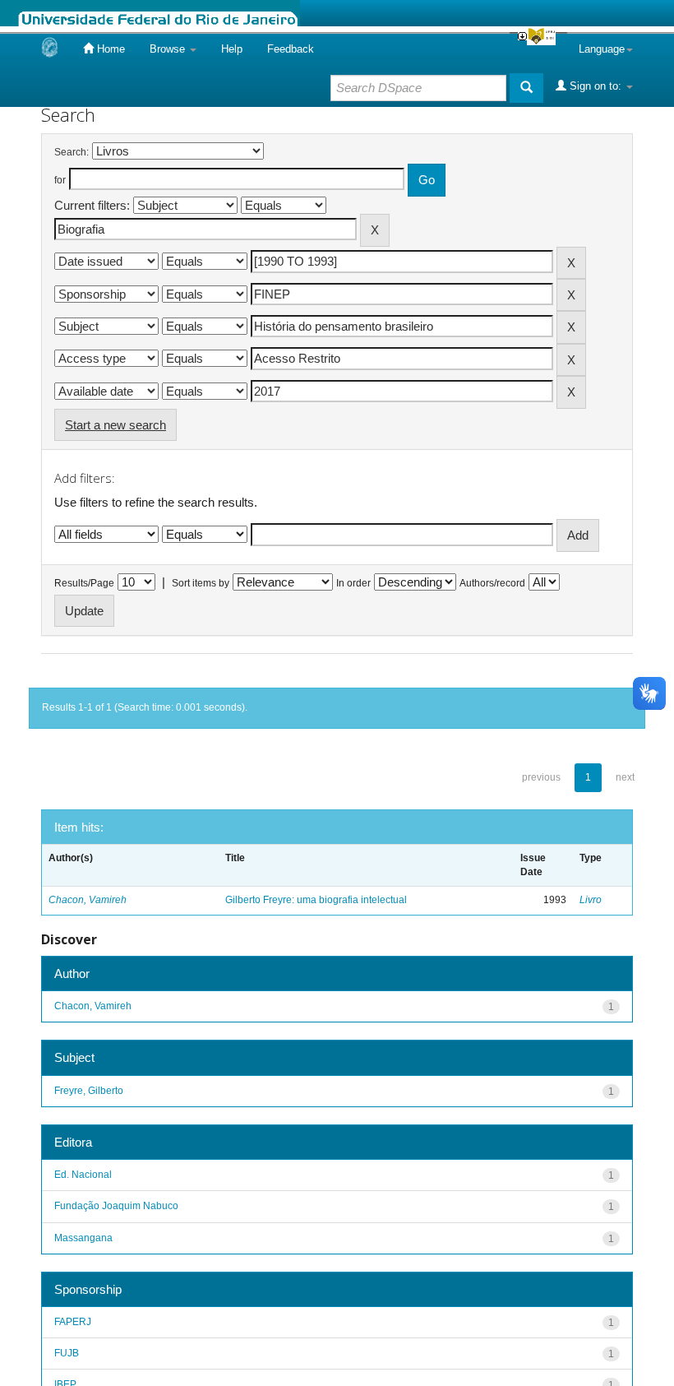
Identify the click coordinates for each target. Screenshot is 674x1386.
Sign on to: (595, 86)
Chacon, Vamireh (87, 900)
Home (109, 49)
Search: (71, 152)
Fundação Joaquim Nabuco (116, 1206)
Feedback (290, 49)
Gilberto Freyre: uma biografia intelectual (316, 900)
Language (602, 49)
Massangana (83, 1238)
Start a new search (115, 425)
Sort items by (200, 583)
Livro (590, 900)
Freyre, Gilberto (88, 1090)
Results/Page (84, 583)
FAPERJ (72, 1322)
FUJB (66, 1353)
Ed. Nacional (83, 1174)
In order (353, 583)
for (60, 180)
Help (231, 49)
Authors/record (492, 583)
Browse (169, 49)
